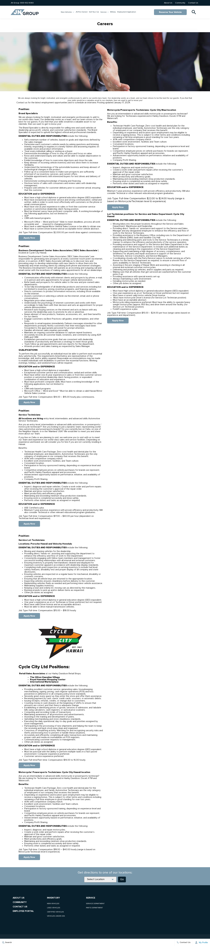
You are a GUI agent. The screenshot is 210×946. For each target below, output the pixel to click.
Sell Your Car (94, 12)
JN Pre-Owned (81, 12)
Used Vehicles (53, 908)
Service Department (95, 904)
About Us (168, 3)
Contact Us (193, 3)
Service (103, 12)
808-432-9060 (27, 3)
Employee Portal (23, 911)
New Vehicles (66, 12)
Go (122, 879)
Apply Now (29, 238)
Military (113, 12)
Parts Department (94, 908)
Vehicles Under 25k (56, 916)
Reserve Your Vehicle (170, 12)
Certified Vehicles (55, 912)
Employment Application (126, 12)
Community (180, 3)
